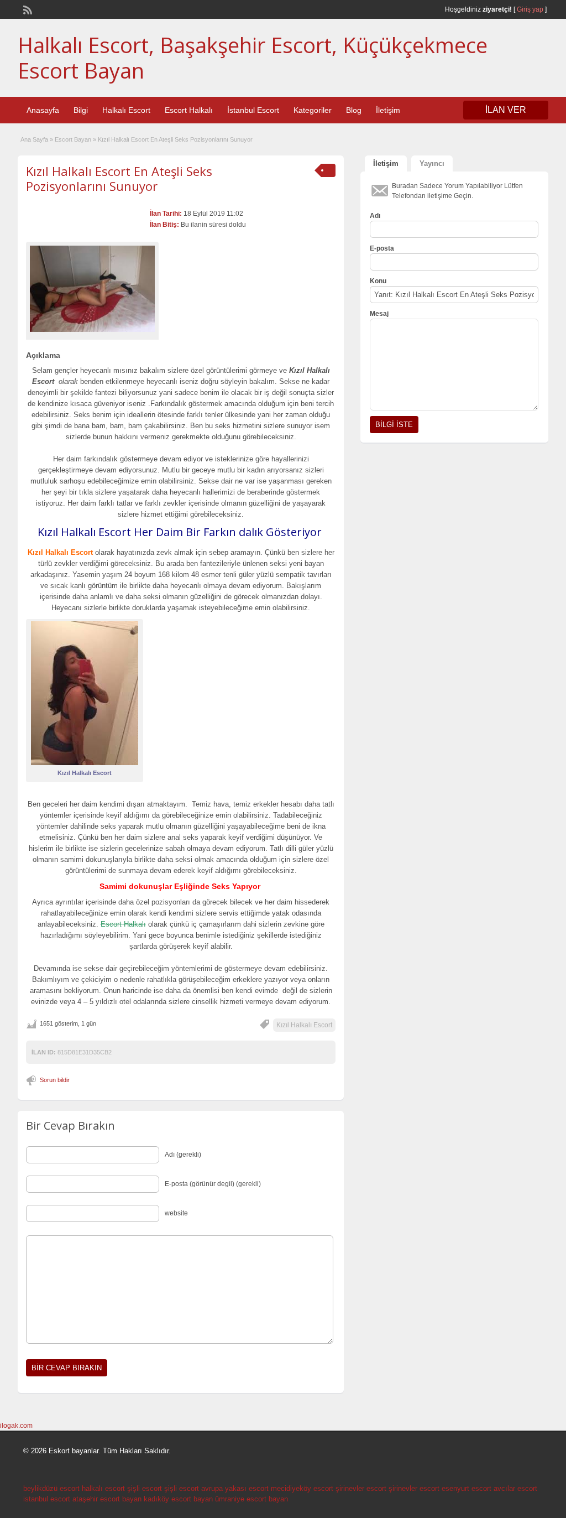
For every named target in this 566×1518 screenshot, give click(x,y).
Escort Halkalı (189, 110)
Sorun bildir (55, 1080)
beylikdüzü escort (51, 1488)
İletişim (388, 110)
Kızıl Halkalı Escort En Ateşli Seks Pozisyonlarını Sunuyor (119, 178)
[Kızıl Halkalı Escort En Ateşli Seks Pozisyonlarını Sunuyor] (92, 289)
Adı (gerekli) (183, 1154)
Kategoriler (313, 110)
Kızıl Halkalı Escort (304, 1025)
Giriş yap (530, 9)
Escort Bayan (73, 139)
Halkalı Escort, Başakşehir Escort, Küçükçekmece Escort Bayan (253, 57)
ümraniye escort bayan (251, 1499)
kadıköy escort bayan (178, 1499)
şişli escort (144, 1488)
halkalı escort (103, 1488)
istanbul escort (46, 1499)
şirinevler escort (361, 1488)
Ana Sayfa (34, 139)
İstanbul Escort (253, 110)
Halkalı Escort (126, 110)
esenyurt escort (466, 1488)
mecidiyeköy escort (302, 1488)
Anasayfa (43, 110)
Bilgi (81, 110)
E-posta (382, 248)
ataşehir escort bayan (107, 1499)
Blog (353, 110)
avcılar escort (515, 1488)
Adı (375, 216)
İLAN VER (505, 110)
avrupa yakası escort (235, 1488)
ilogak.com (16, 1425)
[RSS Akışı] (26, 8)
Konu (378, 281)
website (176, 1213)
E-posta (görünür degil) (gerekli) (213, 1184)
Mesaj (379, 314)
